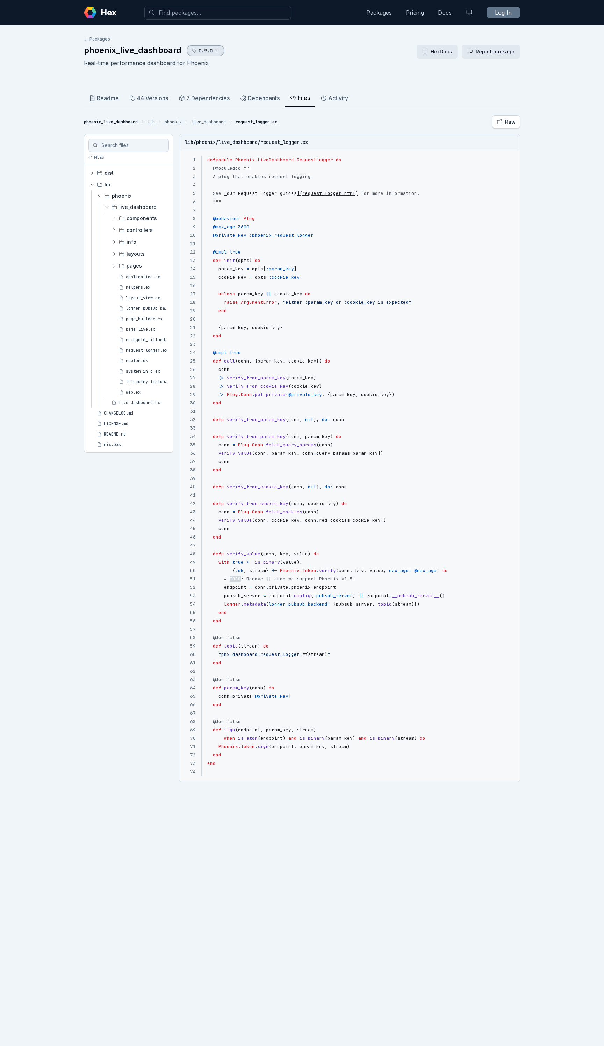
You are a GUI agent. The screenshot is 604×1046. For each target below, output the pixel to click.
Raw (510, 122)
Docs (445, 12)
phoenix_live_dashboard (132, 50)
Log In (503, 12)
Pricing (415, 12)
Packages (379, 12)
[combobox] (217, 13)
